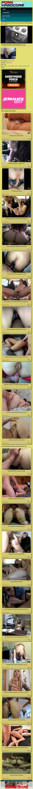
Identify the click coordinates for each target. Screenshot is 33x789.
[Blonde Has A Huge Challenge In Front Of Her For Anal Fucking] (16, 669)
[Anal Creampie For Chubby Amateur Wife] (16, 504)
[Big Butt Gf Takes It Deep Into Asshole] (16, 417)
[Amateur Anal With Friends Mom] (16, 752)
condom (20, 65)
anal (28, 65)
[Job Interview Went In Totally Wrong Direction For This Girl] (16, 614)
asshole (12, 65)
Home (4, 9)
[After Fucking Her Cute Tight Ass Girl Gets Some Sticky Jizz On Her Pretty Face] (16, 587)
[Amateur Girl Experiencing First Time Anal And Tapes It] (16, 725)
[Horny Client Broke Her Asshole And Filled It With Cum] (16, 196)
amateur (5, 65)
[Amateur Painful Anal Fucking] (16, 559)
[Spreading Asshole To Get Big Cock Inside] (16, 448)
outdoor (2, 67)
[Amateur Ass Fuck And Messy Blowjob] (16, 531)
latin (9, 65)
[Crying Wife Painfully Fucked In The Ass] (16, 476)
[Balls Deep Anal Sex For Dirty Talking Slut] (16, 697)
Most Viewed (6, 16)
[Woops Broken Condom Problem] (16, 113)
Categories (6, 12)
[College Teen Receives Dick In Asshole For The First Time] (16, 334)
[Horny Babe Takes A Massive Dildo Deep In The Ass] (16, 642)
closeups (25, 65)
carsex (16, 65)
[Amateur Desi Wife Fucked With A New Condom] (16, 307)
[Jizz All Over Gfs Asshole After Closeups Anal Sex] (16, 390)
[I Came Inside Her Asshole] (16, 168)
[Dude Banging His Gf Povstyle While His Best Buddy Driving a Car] (16, 279)
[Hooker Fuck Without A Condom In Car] (16, 141)
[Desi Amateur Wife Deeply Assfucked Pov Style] (16, 251)
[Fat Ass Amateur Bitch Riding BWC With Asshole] (16, 224)
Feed (4, 19)
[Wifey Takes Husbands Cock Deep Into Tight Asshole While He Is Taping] (16, 362)
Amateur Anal (9, 62)
